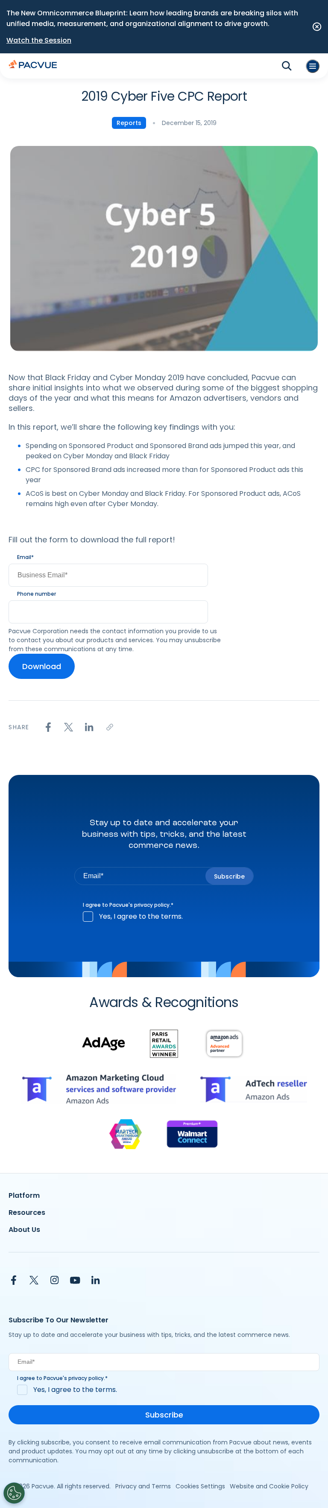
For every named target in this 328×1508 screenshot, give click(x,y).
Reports (129, 123)
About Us (24, 1229)
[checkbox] (164, 916)
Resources (27, 1212)
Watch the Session (38, 40)
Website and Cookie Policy (269, 1486)
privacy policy (152, 904)
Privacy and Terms (143, 1486)
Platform (24, 1195)
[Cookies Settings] (14, 1493)
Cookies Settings (200, 1486)
